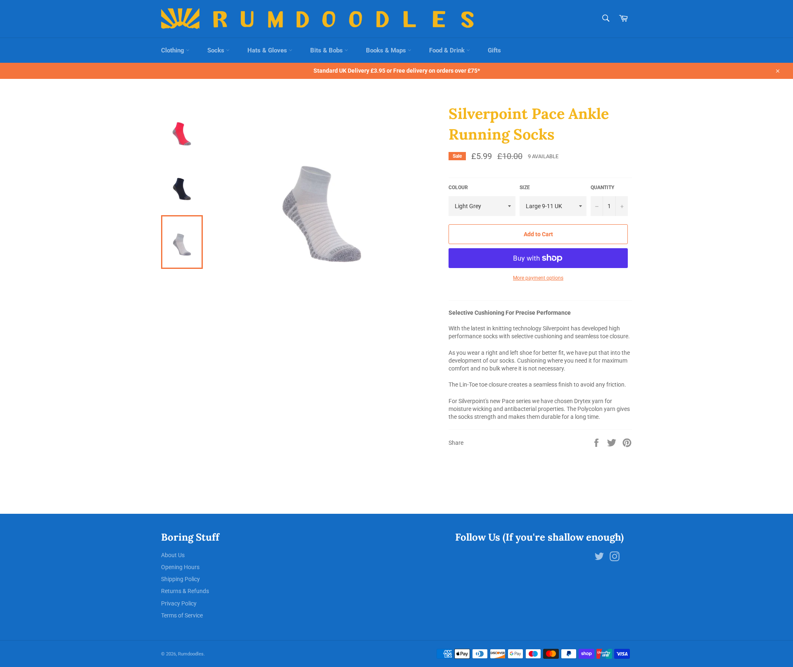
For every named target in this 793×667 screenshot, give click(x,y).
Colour (458, 187)
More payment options (538, 278)
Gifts (494, 50)
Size (525, 187)
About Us (173, 555)
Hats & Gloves (268, 50)
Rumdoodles (191, 654)
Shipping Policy (180, 579)
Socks (216, 50)
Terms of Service (182, 615)
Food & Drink (447, 50)
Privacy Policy (179, 603)
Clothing (173, 50)
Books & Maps (387, 50)
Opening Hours (180, 567)
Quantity (602, 187)
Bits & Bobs (327, 50)
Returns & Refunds (185, 591)
